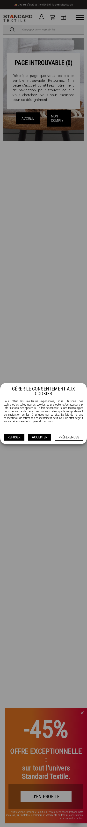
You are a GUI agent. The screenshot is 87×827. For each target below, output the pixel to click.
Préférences (69, 437)
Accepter (39, 437)
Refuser (14, 437)
